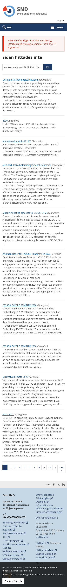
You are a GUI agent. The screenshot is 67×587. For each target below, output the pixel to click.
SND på (41, 543)
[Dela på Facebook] (54, 484)
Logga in (61, 20)
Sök (9, 27)
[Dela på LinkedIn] (63, 484)
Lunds (11, 540)
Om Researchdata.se (47, 517)
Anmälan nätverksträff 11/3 (16, 141)
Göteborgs (13, 522)
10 (50, 467)
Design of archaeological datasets (20, 79)
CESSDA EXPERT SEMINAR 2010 (19, 305)
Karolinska (12, 533)
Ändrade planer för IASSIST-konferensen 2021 (26, 253)
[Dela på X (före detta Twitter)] (58, 484)
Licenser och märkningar (49, 511)
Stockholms (14, 544)
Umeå (11, 555)
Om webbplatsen (45, 494)
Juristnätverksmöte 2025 (15, 376)
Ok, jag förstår (13, 581)
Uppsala (12, 558)
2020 (5, 120)
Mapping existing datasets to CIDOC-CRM (24, 212)
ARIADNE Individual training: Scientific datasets (26, 164)
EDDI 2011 (8, 414)
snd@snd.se (42, 537)
